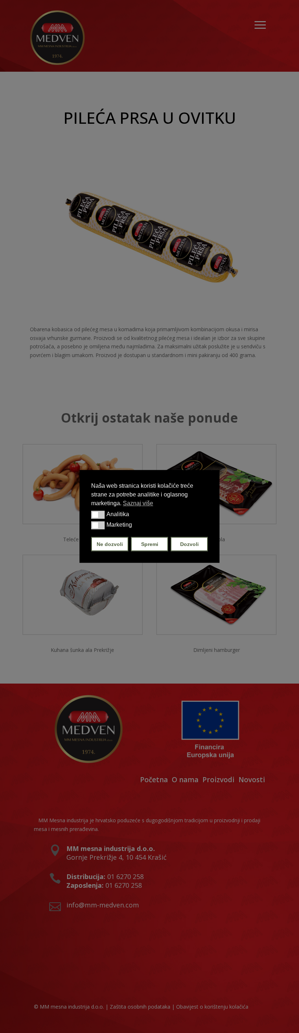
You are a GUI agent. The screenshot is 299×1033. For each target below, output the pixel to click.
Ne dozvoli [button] (110, 544)
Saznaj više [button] (138, 503)
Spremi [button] (149, 544)
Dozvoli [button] (189, 544)
